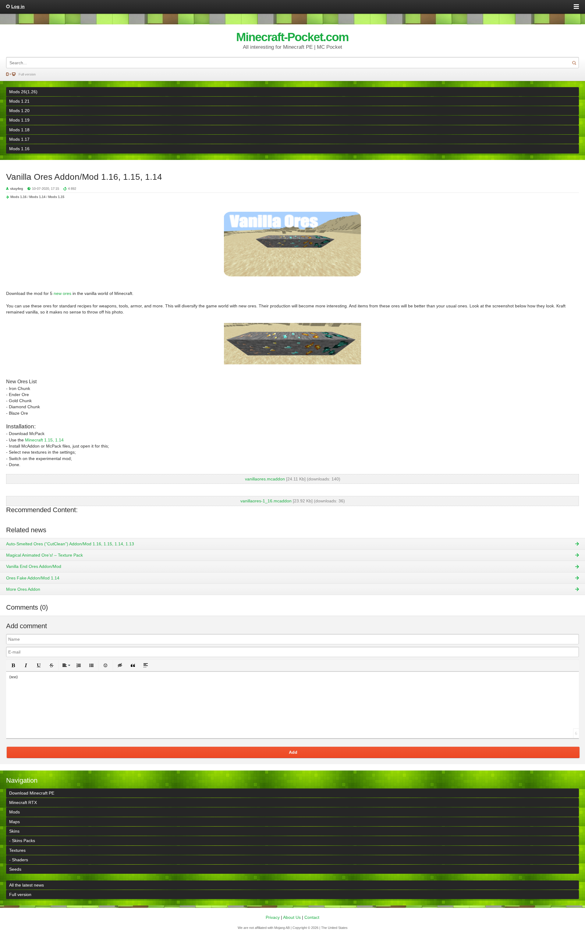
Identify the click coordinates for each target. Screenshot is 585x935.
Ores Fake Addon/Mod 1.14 (32, 578)
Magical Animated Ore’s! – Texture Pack (44, 555)
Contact (311, 917)
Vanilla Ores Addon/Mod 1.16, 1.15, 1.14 (84, 177)
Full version (27, 74)
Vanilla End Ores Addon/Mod (33, 566)
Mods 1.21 (19, 101)
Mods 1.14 (37, 197)
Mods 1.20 (19, 110)
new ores (62, 293)
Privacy (273, 917)
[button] (13, 665)
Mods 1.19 (19, 120)
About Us (292, 917)
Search (574, 62)
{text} (13, 677)
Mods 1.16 (19, 148)
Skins (14, 831)
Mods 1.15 (56, 197)
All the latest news (26, 885)
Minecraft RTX (23, 802)
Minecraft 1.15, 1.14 (44, 439)
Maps (14, 821)
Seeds (15, 869)
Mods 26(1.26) (23, 91)
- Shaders (18, 859)
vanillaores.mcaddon (265, 478)
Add (293, 752)
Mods (14, 811)
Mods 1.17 (19, 139)
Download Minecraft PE (31, 793)
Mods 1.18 (19, 129)
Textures (17, 850)
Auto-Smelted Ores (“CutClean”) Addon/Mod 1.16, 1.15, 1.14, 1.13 (70, 543)
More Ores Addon (23, 589)
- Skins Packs (22, 840)
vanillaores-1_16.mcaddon (266, 500)
